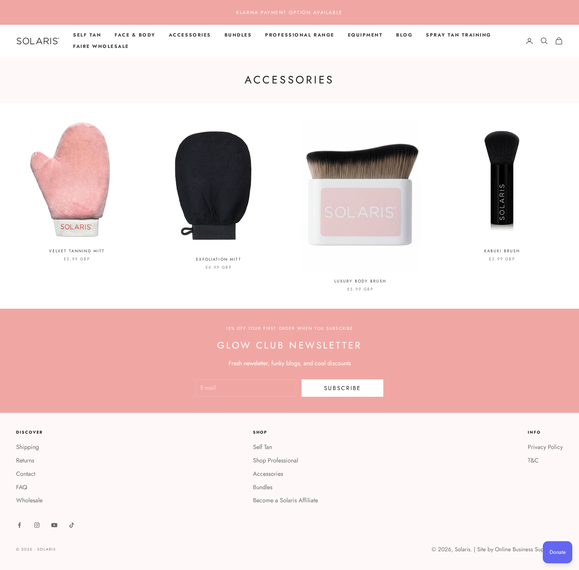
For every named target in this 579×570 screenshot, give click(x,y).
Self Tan (262, 447)
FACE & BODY (135, 34)
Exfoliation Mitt (218, 259)
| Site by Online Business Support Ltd (518, 549)
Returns (25, 460)
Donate (558, 552)
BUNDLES (238, 34)
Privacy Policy (545, 447)
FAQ (21, 487)
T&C (533, 460)
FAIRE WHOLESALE (101, 46)
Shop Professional (275, 460)
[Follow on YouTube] (54, 525)
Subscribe (342, 388)
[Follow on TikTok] (71, 525)
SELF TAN (87, 34)
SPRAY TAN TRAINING (458, 34)
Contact (25, 473)
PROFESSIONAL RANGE (299, 34)
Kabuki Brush (502, 251)
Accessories (268, 473)
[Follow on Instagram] (37, 525)
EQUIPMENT (365, 34)
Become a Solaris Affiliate (285, 500)
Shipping (27, 447)
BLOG (404, 34)
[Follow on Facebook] (19, 525)
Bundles (262, 487)
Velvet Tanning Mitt (77, 251)
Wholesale (29, 500)
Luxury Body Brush (360, 281)
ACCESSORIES (190, 34)
